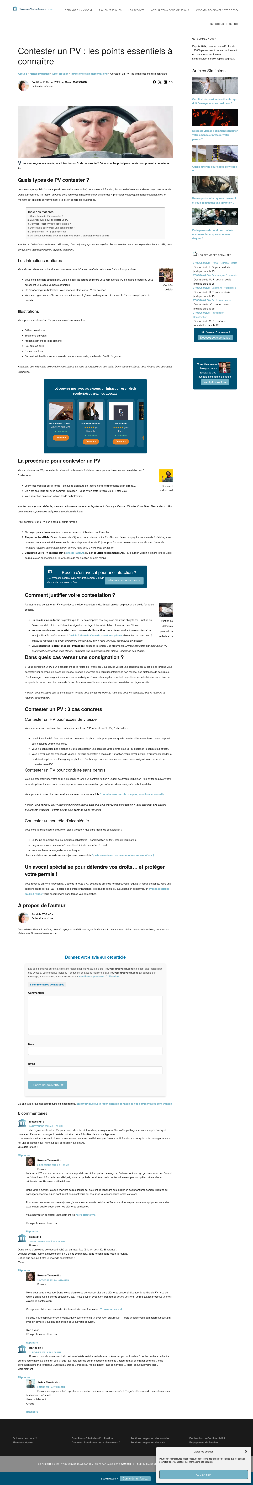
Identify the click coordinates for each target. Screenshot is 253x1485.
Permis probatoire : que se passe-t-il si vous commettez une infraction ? (214, 200)
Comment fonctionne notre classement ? (96, 1442)
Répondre (24, 1155)
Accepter (203, 1474)
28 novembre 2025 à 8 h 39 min (46, 1126)
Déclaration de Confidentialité (207, 1438)
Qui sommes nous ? (25, 1438)
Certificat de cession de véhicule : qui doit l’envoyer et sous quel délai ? (214, 101)
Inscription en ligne (214, 382)
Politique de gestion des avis (147, 1442)
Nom (31, 1044)
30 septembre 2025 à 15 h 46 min (47, 1241)
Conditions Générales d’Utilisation (92, 1438)
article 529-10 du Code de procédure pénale (96, 635)
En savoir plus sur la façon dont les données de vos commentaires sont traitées (124, 1103)
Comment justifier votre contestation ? (50, 223)
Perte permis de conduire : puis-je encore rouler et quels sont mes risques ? (212, 234)
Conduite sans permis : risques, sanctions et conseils (132, 794)
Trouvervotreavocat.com (33, 8)
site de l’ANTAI (75, 553)
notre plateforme (86, 1215)
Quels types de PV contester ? (46, 216)
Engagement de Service (203, 1442)
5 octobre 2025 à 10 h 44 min (53, 1280)
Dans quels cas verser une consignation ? (53, 227)
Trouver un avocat (111, 1309)
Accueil (22, 73)
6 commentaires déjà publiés (47, 984)
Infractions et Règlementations (89, 73)
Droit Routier (60, 73)
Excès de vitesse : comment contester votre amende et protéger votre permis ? (215, 135)
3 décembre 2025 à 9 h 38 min (53, 1165)
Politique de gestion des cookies (149, 1438)
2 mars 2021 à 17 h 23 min (51, 1387)
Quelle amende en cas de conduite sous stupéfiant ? (123, 855)
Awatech (126, 1464)
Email (31, 1063)
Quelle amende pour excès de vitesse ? (214, 169)
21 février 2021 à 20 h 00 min (45, 1352)
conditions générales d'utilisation (99, 976)
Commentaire (36, 993)
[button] (246, 1451)
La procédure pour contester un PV (49, 219)
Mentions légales (23, 1442)
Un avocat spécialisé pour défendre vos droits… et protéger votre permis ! (70, 235)
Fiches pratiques (40, 73)
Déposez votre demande (124, 580)
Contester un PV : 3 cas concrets (48, 231)
